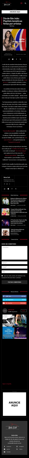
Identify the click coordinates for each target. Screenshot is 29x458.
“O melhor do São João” (18, 148)
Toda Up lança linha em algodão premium (17, 230)
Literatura (13, 216)
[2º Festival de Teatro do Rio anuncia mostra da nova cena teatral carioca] (5, 222)
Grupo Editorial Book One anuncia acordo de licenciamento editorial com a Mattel (19, 211)
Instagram (21, 446)
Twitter (20, 449)
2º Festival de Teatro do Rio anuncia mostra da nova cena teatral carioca (19, 221)
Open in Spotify (6, 384)
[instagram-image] (8, 320)
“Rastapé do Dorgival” (14, 142)
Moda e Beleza (14, 233)
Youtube (8, 451)
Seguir (23, 299)
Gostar (23, 296)
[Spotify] (4, 449)
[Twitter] (20, 59)
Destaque (13, 205)
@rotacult (11, 309)
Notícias (12, 26)
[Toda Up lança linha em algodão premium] (5, 232)
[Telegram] (12, 59)
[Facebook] (16, 59)
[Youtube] (4, 452)
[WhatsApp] (9, 59)
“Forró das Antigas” (20, 151)
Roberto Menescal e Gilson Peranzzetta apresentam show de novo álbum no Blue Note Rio (19, 201)
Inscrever (22, 303)
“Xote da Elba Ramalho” (9, 131)
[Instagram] (7, 184)
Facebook (9, 446)
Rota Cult (7, 177)
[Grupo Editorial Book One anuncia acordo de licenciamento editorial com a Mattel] (5, 211)
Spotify (8, 449)
